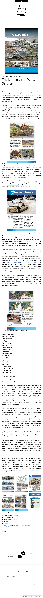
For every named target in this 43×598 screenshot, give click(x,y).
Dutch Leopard (20, 177)
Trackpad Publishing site (8, 527)
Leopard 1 (16, 88)
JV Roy (8, 88)
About (29, 21)
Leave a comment (22, 88)
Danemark (12, 88)
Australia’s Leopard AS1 (13, 184)
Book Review (5, 76)
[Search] (26, 1)
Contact (33, 21)
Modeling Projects (15, 21)
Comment (33, 584)
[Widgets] (17, 1)
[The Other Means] (21, 11)
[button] (8, 483)
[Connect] (21, 1)
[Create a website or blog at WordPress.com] (21, 595)
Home (9, 21)
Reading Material (12, 76)
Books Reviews (23, 21)
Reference (18, 76)
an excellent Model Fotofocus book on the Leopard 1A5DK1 (22, 262)
